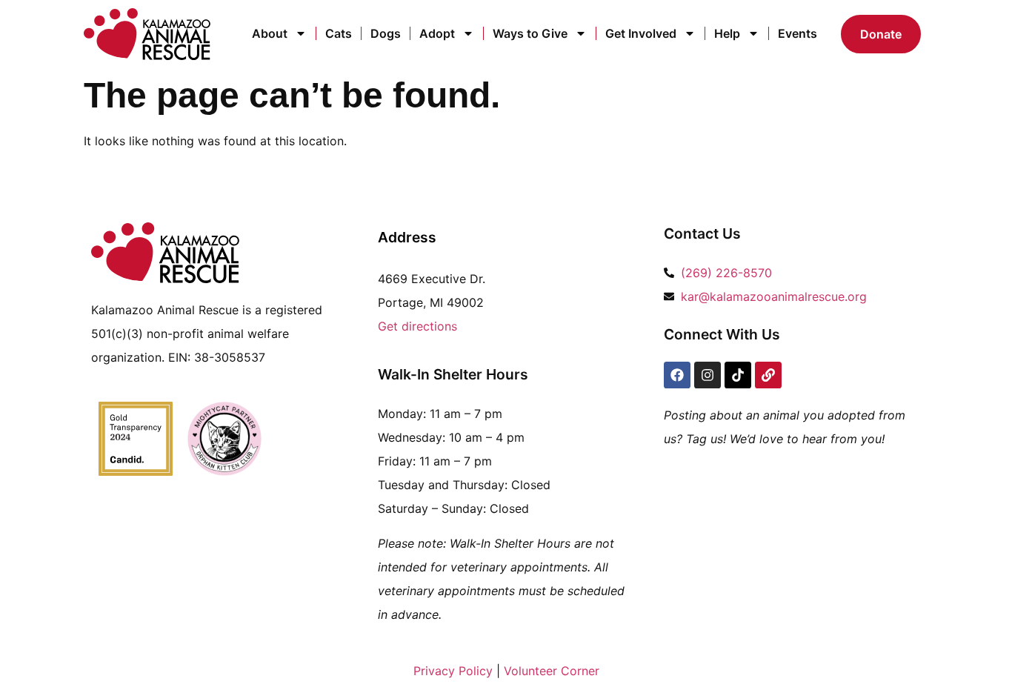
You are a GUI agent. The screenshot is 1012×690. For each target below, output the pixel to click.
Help (727, 33)
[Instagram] (707, 375)
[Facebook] (677, 375)
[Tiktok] (738, 375)
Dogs (385, 33)
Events (797, 33)
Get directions (417, 326)
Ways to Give (530, 33)
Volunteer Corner (551, 670)
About (269, 33)
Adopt (437, 33)
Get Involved (640, 33)
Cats (338, 33)
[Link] (768, 375)
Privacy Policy (453, 670)
